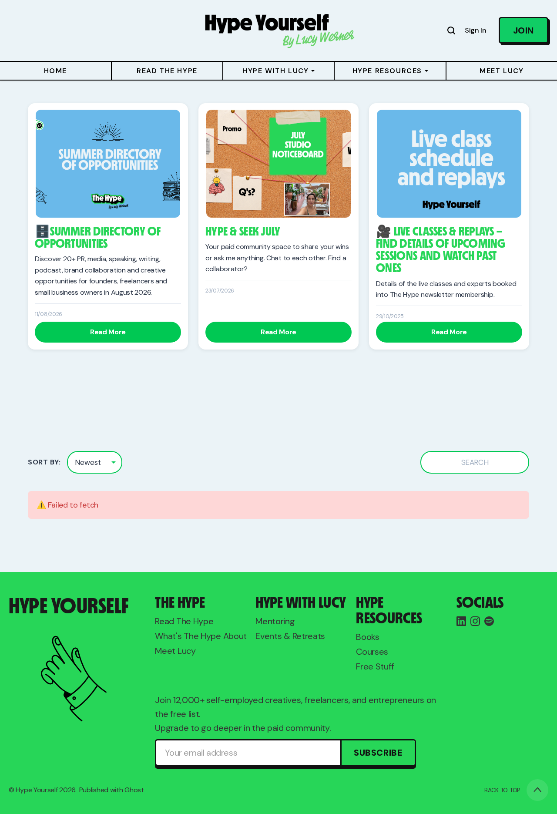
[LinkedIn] (461, 621)
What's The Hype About (201, 636)
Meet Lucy (175, 650)
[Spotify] (489, 621)
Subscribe (378, 752)
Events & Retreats (290, 636)
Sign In (476, 30)
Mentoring (275, 621)
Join (523, 30)
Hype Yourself (36, 789)
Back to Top (502, 790)
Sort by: (44, 462)
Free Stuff (375, 666)
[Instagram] (475, 621)
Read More (108, 331)
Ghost (134, 789)
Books (367, 636)
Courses (372, 651)
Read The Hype (184, 621)
